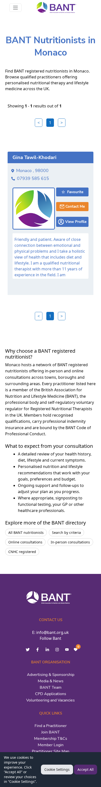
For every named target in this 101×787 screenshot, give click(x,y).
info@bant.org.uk (52, 632)
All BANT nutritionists (26, 532)
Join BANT (50, 732)
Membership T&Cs (50, 738)
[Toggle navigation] (15, 7)
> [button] (62, 122)
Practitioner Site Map (50, 751)
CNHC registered (22, 551)
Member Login (50, 745)
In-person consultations (70, 542)
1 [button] (50, 122)
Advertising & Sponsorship (50, 674)
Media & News (50, 681)
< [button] (39, 122)
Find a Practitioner (51, 726)
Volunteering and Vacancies (50, 700)
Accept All (85, 769)
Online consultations (25, 542)
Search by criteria (66, 532)
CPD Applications (50, 694)
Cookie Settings (57, 769)
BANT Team (51, 687)
